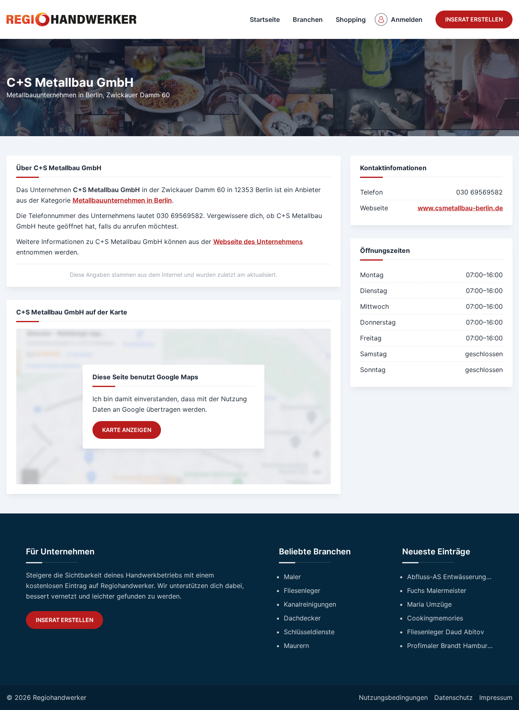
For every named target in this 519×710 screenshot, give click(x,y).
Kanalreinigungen (310, 604)
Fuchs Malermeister (436, 590)
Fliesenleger (302, 590)
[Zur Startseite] (71, 19)
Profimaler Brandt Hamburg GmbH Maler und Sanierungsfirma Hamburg (450, 646)
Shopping (351, 19)
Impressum (496, 697)
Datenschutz (453, 697)
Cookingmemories (435, 618)
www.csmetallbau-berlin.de (460, 208)
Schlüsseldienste (309, 632)
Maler (292, 577)
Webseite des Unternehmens (258, 241)
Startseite (265, 19)
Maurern (296, 646)
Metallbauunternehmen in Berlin (54, 95)
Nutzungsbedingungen (393, 697)
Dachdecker (302, 618)
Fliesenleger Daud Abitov (445, 632)
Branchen (308, 19)
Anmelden (406, 19)
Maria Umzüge (429, 604)
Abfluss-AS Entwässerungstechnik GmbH (450, 577)
